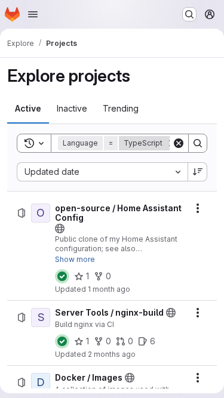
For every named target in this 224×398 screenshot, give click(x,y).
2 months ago (112, 354)
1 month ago (109, 289)
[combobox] (102, 171)
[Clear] (178, 143)
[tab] (28, 109)
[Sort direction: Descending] (197, 171)
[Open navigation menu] (32, 14)
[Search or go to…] (189, 14)
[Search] (197, 143)
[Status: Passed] (62, 276)
